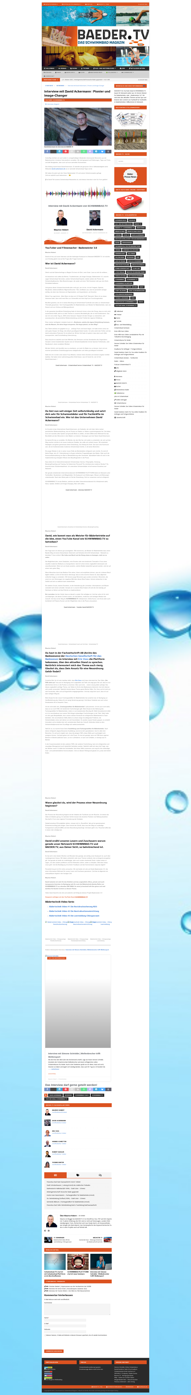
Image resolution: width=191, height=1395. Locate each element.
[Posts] (55, 1175)
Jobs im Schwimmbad (135, 261)
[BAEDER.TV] (95, 65)
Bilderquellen (142, 1387)
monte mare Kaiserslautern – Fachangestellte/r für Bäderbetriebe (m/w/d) (70, 1195)
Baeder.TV (137, 224)
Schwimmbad (119, 279)
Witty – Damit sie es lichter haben (124, 1377)
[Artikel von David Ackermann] (47, 1125)
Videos (141, 302)
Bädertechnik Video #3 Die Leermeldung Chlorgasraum (74, 916)
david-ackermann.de (58, 169)
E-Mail (46, 1323)
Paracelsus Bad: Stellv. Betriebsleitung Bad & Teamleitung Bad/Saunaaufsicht (72, 1205)
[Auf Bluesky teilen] (102, 151)
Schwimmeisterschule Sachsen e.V (124, 1371)
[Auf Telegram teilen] (96, 151)
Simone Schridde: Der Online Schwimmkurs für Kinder (129, 344)
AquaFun (132, 220)
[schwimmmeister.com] (48, 1373)
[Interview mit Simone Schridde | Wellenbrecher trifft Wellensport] (101, 1262)
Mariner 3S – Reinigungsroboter (123, 1375)
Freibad (63, 68)
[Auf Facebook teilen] (47, 151)
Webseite (47, 1329)
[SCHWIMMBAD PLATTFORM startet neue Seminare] (78, 1262)
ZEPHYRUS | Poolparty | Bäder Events (125, 1373)
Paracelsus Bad (120, 276)
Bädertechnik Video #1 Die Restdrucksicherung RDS (73, 906)
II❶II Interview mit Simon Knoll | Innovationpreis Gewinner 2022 (66, 1289)
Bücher (82, 72)
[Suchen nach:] (130, 161)
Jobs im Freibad (120, 261)
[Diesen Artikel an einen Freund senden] (72, 151)
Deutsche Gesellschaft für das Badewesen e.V (130, 239)
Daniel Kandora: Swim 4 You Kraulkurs (125, 1369)
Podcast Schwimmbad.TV (122, 364)
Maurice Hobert (58, 1110)
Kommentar (48, 1303)
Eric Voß (55, 1131)
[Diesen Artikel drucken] (78, 151)
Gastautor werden (51, 4)
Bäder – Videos (119, 361)
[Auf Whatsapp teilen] (84, 151)
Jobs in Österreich (138, 265)
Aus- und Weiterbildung (104, 68)
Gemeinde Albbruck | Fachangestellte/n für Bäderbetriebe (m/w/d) (68, 1202)
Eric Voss (83, 659)
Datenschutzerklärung (114, 1387)
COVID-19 (126, 235)
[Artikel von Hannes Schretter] (47, 1145)
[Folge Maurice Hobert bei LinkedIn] (47, 1231)
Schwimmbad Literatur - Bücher (126, 287)
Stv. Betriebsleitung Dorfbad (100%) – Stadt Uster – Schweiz (66, 1198)
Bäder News (141, 228)
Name (46, 1318)
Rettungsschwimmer (136, 276)
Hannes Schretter (59, 1141)
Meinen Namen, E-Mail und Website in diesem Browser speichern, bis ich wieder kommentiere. (76, 1335)
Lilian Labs (136, 268)
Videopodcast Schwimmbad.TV (125, 302)
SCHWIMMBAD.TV (97, 1095)
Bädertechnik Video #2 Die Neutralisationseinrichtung (74, 911)
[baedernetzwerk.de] (48, 1367)
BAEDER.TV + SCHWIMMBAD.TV (124, 228)
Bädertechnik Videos (134, 231)
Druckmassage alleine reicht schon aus (91, 1369)
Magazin (56, 104)
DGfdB (117, 242)
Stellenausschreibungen (124, 294)
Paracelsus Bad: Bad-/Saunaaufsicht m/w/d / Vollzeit (63, 1182)
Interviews (48, 72)
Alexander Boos (120, 220)
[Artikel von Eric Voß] (47, 1135)
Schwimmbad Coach (82, 1095)
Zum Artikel (52, 1074)
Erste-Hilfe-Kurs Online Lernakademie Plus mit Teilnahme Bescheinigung (129, 336)
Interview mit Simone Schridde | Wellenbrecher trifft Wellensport (87, 950)
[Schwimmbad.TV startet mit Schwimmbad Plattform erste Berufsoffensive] (55, 1262)
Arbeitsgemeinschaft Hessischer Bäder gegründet (63, 1192)
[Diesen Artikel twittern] (53, 151)
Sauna (74, 68)
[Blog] (49, 1369)
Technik (86, 68)
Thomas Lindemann (121, 298)
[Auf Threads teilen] (108, 151)
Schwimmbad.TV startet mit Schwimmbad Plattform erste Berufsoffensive (54, 1274)
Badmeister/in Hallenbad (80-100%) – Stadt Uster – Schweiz (66, 1188)
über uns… (90, 4)
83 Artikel (82, 1216)
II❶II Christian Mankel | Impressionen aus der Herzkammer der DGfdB (68, 1286)
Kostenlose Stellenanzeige (71, 4)
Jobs (123, 68)
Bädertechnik (120, 231)
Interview (68, 1095)
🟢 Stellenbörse (111, 72)
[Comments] (100, 1175)
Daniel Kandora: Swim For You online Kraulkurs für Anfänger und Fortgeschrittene (130, 353)
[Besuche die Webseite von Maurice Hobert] (45, 1231)
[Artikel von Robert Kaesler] (47, 1156)
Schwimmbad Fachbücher (123, 283)
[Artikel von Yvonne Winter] (47, 1166)
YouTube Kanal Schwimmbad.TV (56, 1099)
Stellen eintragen (121, 400)
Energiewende (127, 242)
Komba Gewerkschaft (122, 268)
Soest (142, 287)
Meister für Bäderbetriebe (136, 272)
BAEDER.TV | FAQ (97, 1387)
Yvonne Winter (58, 1162)
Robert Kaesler (58, 1152)
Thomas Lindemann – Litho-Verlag (124, 1382)
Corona (118, 235)
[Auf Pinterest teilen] (66, 151)
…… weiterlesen (53, 1069)
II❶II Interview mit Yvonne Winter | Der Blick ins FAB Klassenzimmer (68, 1291)
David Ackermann (55, 1095)
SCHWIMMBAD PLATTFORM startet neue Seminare (78, 1273)
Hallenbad (50, 68)
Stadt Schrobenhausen (137, 290)
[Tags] (78, 1175)
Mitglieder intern (137, 68)
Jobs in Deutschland (122, 265)
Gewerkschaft (49, 76)
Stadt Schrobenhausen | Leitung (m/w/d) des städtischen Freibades (68, 1185)
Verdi (133, 298)
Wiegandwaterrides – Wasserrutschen (126, 1379)
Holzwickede (119, 257)
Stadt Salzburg (120, 290)
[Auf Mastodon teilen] (90, 151)
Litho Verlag (119, 272)
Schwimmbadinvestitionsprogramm (90, 1367)
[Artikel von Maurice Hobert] (47, 1114)
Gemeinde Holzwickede (131, 250)
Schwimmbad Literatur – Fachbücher (126, 358)
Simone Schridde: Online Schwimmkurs (126, 1367)
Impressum (130, 1387)
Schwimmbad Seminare (121, 328)
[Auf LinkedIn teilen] (60, 151)
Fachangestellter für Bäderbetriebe (127, 246)
